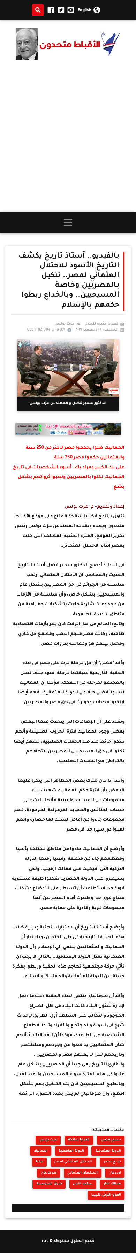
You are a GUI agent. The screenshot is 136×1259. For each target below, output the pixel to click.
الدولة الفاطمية (71, 1151)
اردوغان (115, 1173)
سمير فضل (111, 1140)
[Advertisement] (68, 136)
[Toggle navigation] (68, 222)
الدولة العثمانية (108, 1151)
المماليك (41, 1151)
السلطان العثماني (82, 1173)
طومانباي (48, 1173)
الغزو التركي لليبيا (106, 1195)
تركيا (39, 1162)
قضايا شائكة (79, 1140)
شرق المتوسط (49, 1184)
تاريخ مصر (112, 1162)
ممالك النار (112, 1184)
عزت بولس (48, 1140)
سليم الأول (82, 1184)
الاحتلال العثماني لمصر (73, 1162)
